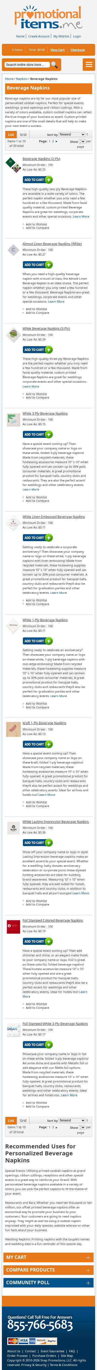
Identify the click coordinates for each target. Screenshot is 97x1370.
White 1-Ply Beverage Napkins (45, 620)
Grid (23, 134)
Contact (30, 1351)
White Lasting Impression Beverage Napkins (56, 821)
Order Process (17, 1356)
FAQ (72, 1351)
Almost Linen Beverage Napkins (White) (52, 244)
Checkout (78, 50)
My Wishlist (61, 36)
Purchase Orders (44, 1356)
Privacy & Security (33, 1365)
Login (77, 36)
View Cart (57, 50)
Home (20, 36)
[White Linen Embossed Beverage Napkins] (13, 530)
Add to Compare (37, 228)
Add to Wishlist (36, 224)
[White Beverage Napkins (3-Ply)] (13, 342)
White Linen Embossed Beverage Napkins (54, 516)
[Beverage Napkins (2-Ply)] (13, 173)
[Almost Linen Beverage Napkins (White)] (13, 257)
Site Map (67, 1356)
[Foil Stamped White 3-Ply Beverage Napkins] (13, 1037)
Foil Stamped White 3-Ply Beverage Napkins (55, 1023)
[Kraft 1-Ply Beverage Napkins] (13, 737)
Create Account (39, 36)
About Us (13, 1351)
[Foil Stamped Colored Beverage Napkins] (13, 934)
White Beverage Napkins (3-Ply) (46, 328)
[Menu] (89, 64)
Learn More (81, 216)
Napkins (21, 79)
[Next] (56, 141)
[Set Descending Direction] (87, 134)
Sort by (52, 135)
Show (74, 142)
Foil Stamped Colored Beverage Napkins (53, 920)
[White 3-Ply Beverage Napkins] (13, 427)
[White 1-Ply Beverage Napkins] (13, 633)
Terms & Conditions (63, 1365)
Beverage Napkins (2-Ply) (41, 159)
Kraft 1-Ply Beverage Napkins (44, 723)
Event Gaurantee (52, 1351)
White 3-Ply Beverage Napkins (45, 413)
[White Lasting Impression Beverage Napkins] (13, 835)
